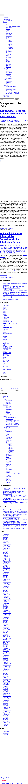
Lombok (11, 44)
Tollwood (5, 361)
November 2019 (7, 628)
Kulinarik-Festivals (11, 86)
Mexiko (8, 55)
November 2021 (7, 599)
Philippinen (9, 469)
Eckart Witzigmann (7, 321)
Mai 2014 (5, 703)
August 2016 (6, 669)
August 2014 (6, 700)
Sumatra (11, 47)
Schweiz (8, 71)
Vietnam (8, 482)
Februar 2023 (6, 579)
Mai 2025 (5, 552)
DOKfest (5, 318)
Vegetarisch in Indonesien (12, 93)
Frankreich (9, 34)
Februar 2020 (6, 625)
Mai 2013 (5, 718)
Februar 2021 (6, 611)
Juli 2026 (5, 535)
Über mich (5, 17)
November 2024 (7, 558)
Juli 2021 (5, 604)
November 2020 (7, 613)
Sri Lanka (8, 65)
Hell (26, 120)
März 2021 (5, 610)
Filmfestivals (9, 81)
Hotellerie (5, 68)
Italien (7, 50)
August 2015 (6, 684)
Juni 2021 (5, 606)
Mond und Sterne (21, 250)
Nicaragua (8, 464)
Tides (8, 121)
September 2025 (7, 548)
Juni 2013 (5, 717)
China (7, 31)
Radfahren (7, 353)
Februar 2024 (6, 568)
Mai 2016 (5, 673)
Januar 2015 (6, 694)
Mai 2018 (5, 646)
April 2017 (5, 659)
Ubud (4, 363)
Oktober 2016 (6, 666)
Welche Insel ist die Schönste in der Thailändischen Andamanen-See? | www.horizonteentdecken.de (11, 518)
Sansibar (8, 475)
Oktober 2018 (6, 641)
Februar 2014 (6, 707)
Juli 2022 (5, 587)
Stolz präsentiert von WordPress (14, 783)
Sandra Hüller (5, 354)
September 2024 (7, 561)
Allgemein (5, 396)
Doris (18, 121)
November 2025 (7, 545)
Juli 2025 (5, 549)
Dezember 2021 (7, 597)
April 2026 (5, 539)
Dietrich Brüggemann (12, 247)
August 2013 (6, 714)
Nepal (7, 58)
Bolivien (8, 29)
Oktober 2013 (6, 711)
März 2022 (5, 593)
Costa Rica (9, 33)
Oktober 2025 (6, 546)
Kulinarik (5, 85)
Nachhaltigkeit (6, 19)
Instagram (5, 734)
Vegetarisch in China (11, 89)
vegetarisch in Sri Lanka (12, 426)
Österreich (8, 74)
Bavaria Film (5, 309)
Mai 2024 (5, 566)
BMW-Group (5, 312)
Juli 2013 (5, 715)
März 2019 (5, 635)
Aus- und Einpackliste (14, 26)
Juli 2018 (5, 644)
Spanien (8, 62)
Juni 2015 (5, 687)
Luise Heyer (13, 250)
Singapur (8, 64)
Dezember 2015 (7, 679)
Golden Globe (21, 120)
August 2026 (6, 534)
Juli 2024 (5, 563)
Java (10, 43)
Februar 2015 (6, 693)
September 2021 (7, 601)
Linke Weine (5, 337)
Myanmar (8, 57)
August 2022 (6, 586)
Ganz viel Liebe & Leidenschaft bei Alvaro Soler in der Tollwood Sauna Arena (15, 298)
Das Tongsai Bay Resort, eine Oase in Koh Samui (15, 520)
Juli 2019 (5, 631)
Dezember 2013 (7, 708)
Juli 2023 (5, 573)
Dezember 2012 (7, 725)
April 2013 (5, 720)
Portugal (8, 471)
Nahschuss (2, 251)
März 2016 (5, 676)
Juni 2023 (5, 575)
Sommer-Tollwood (7, 355)
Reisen (4, 23)
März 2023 (5, 577)
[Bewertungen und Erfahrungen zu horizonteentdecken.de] (10, 388)
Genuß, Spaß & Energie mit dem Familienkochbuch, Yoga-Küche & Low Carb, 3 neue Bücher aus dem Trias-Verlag (14, 527)
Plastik (4, 351)
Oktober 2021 (6, 600)
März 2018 (5, 648)
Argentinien (9, 27)
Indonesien (9, 38)
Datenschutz (6, 96)
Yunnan (4, 373)
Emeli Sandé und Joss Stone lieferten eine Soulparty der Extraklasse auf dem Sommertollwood (13, 288)
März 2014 (5, 705)
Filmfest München (10, 323)
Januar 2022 (6, 596)
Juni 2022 (5, 589)
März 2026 (5, 541)
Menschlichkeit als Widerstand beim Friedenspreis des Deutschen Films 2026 (15, 295)
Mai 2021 (5, 607)
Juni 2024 (5, 565)
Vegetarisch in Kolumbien (12, 92)
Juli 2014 (5, 701)
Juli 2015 (5, 686)
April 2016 (5, 675)
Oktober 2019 (6, 629)
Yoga (4, 372)
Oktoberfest (5, 349)
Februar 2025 (6, 555)
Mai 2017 (5, 658)
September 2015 (7, 683)
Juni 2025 (5, 551)
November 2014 (7, 697)
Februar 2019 (6, 637)
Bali (10, 40)
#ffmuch (18, 246)
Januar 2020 (6, 627)
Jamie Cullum (5, 329)
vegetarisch (7, 366)
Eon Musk (20, 247)
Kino (1, 250)
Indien (7, 37)
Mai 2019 (5, 632)
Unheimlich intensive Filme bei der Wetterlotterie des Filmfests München (11, 237)
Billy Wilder (5, 311)
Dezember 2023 (7, 569)
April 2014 (5, 704)
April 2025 (5, 554)
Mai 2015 (5, 689)
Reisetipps (8, 24)
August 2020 (6, 617)
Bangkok (4, 308)
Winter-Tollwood (7, 369)
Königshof (5, 336)
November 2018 (7, 639)
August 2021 (6, 603)
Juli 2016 (5, 670)
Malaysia (8, 54)
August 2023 (6, 572)
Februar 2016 (6, 677)
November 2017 (7, 653)
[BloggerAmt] (4, 778)
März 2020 (5, 624)
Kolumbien (9, 51)
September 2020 (7, 615)
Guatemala (9, 36)
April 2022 (5, 592)
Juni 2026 (5, 537)
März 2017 (5, 660)
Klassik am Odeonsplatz (7, 333)
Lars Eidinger (6, 250)
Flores (10, 41)
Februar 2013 (6, 722)
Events (4, 79)
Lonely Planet (5, 339)
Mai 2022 (5, 590)
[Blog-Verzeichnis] (3, 780)
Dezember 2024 (7, 556)
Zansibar (8, 61)
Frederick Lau (8, 248)
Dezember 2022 (7, 582)
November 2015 (7, 680)
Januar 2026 (6, 542)
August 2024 (6, 562)
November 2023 (7, 570)
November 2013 (7, 710)
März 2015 (5, 691)
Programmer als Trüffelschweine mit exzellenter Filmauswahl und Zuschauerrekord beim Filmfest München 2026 (15, 292)
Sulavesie (11, 48)
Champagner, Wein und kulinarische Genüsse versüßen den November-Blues (15, 514)
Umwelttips (9, 20)
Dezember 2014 (7, 696)
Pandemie (8, 251)
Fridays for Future (17, 248)
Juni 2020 (5, 620)
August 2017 (6, 655)
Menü (2, 15)
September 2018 (7, 642)
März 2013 (5, 721)
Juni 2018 (5, 645)
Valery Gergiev (6, 364)
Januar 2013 (6, 724)
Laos (7, 53)
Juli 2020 (5, 618)
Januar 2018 (6, 651)
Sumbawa (11, 46)
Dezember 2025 (7, 544)
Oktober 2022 (6, 584)
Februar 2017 (6, 662)
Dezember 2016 (7, 663)
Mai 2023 (5, 576)
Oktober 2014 (6, 698)
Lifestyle (8, 82)
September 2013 (7, 713)
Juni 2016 (5, 672)
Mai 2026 (5, 538)
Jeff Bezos (24, 248)
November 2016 (7, 665)
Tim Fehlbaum (13, 121)
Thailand (8, 67)
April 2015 (5, 690)
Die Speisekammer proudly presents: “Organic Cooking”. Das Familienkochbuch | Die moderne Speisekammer (15, 524)
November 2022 (7, 583)
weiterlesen (3, 275)
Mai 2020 (5, 621)
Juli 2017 (5, 656)
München (7, 346)
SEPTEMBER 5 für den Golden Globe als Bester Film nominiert (13, 113)
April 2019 (5, 634)
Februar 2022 (6, 594)
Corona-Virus (6, 317)
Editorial (5, 22)
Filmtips (8, 83)
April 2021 (5, 608)
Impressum (5, 95)
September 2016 (7, 667)
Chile (7, 30)
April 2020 (5, 622)
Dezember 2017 (7, 652)
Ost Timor (8, 465)
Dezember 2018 (7, 638)
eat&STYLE (6, 320)
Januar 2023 (6, 580)
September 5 (3, 121)
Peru (7, 60)
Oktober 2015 (6, 682)
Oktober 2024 (6, 559)
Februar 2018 (6, 649)
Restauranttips (9, 88)
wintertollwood (6, 370)
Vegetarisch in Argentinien (12, 91)
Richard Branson (15, 251)
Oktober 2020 (6, 614)
